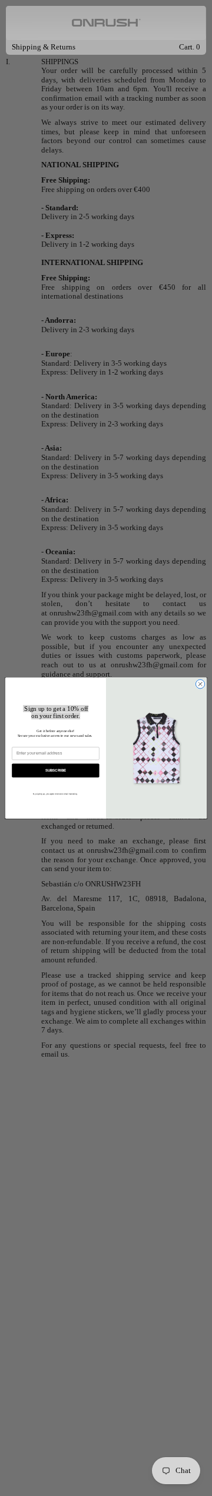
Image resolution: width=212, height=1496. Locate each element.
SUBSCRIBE (56, 771)
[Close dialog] (200, 684)
